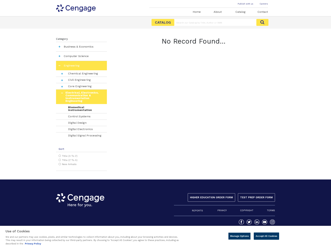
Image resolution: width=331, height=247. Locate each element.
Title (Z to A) (69, 160)
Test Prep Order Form (256, 197)
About (218, 11)
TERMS (271, 210)
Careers (264, 4)
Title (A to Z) (69, 156)
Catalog (240, 11)
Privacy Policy (33, 243)
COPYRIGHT (246, 210)
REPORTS (197, 210)
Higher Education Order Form (211, 197)
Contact (263, 11)
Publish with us (245, 4)
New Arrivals (69, 164)
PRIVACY (222, 210)
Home (197, 11)
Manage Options (239, 236)
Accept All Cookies (266, 236)
